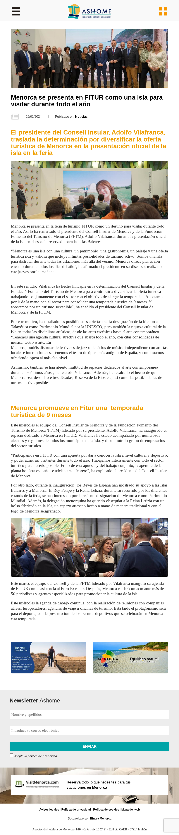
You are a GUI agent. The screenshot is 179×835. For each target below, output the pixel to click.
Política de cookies (106, 809)
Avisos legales (49, 809)
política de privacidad (42, 756)
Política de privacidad (76, 809)
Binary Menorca (100, 818)
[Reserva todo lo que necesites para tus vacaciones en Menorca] (89, 801)
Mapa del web (130, 809)
